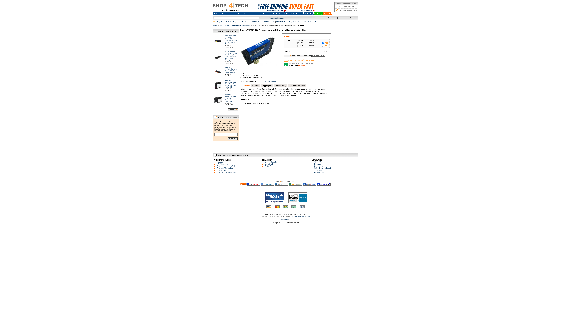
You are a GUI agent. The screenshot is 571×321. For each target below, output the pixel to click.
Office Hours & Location (323, 168)
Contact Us (318, 166)
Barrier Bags (277, 14)
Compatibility (280, 86)
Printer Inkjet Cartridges (241, 25)
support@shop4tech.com (301, 216)
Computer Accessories (252, 14)
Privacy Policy (285, 219)
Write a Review (270, 81)
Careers (317, 164)
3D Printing (309, 14)
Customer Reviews (297, 86)
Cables (286, 14)
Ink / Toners (224, 25)
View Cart (269, 164)
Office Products (297, 14)
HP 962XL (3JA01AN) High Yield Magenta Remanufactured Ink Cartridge (230, 84)
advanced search (277, 18)
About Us (318, 162)
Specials (327, 14)
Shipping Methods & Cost (227, 166)
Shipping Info (267, 86)
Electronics (267, 14)
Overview (246, 86)
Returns (255, 86)
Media (216, 14)
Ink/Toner (239, 14)
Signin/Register (271, 162)
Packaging (318, 14)
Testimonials (319, 170)
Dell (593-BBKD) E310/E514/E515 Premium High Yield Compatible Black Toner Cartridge (231, 56)
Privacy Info (319, 172)
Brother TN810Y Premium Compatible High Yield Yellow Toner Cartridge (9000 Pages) (231, 40)
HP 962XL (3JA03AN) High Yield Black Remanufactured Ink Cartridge (230, 98)
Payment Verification (225, 168)
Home (215, 25)
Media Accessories (227, 14)
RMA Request (222, 164)
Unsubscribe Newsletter (226, 172)
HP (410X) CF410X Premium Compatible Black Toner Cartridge (231, 70)
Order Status (270, 166)
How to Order (222, 170)
